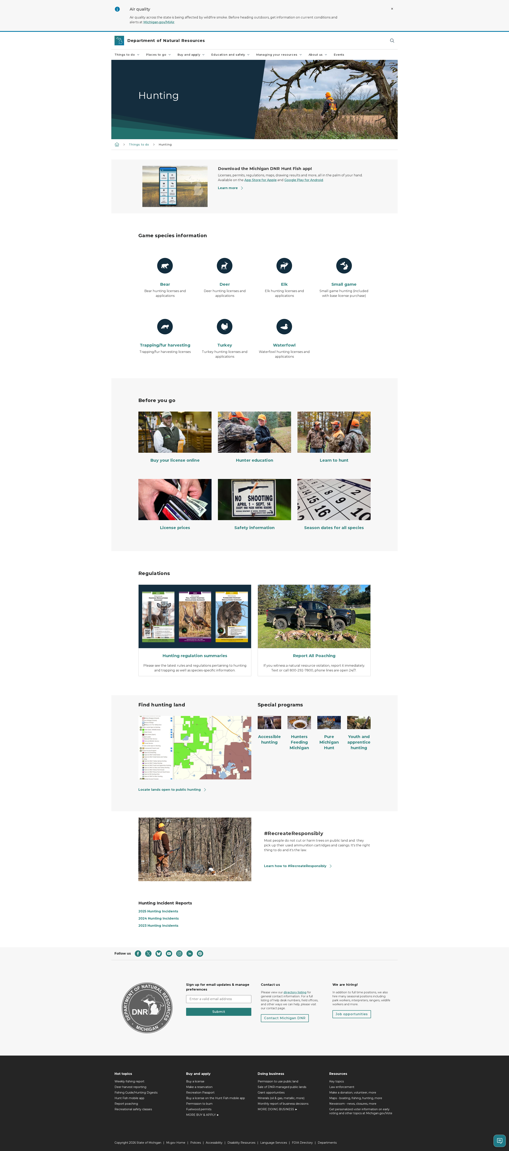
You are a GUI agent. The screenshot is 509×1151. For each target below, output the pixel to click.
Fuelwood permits (198, 1109)
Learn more (228, 188)
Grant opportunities (271, 1092)
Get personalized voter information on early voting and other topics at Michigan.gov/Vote (360, 1111)
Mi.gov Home (175, 1142)
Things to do (125, 54)
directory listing (295, 992)
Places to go (156, 54)
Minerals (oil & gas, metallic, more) (281, 1098)
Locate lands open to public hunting (169, 790)
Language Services (273, 1142)
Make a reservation (199, 1087)
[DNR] (117, 144)
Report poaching (126, 1103)
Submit (218, 1012)
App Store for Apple (260, 180)
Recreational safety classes (133, 1109)
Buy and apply (189, 54)
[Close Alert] (392, 9)
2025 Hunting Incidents (158, 911)
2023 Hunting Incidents (158, 926)
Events (339, 54)
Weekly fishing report (129, 1081)
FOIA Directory (302, 1142)
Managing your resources (276, 54)
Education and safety (228, 54)
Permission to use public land (278, 1081)
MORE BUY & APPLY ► (202, 1115)
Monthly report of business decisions (283, 1103)
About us (316, 54)
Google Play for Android (303, 180)
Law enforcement (341, 1087)
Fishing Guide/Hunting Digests (136, 1092)
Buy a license (195, 1081)
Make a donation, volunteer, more (352, 1092)
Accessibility (214, 1142)
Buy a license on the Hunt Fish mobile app (215, 1098)
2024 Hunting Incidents (158, 918)
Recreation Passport (200, 1092)
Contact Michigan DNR (285, 1018)
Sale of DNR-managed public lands (282, 1087)
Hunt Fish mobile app (129, 1098)
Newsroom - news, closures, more (352, 1103)
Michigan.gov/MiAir (158, 22)
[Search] (392, 40)
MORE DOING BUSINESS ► (278, 1109)
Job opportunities (352, 1014)
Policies (195, 1142)
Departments (327, 1142)
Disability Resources (241, 1142)
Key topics (336, 1081)
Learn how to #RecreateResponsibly (295, 866)
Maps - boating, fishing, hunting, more (355, 1098)
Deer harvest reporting (130, 1087)
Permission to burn (199, 1103)
